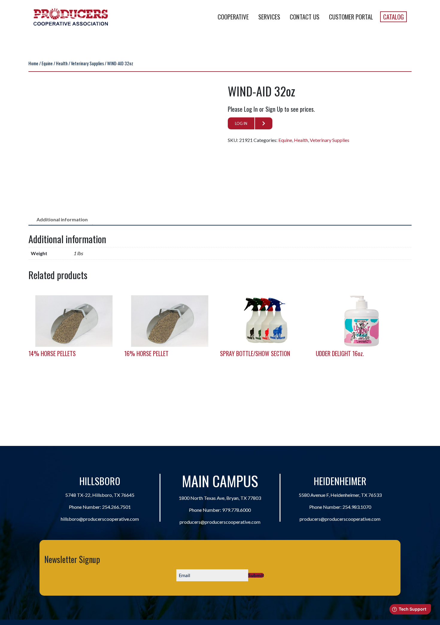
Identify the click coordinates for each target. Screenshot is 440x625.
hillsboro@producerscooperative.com (100, 519)
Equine (47, 63)
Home (33, 63)
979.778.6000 (236, 510)
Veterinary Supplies (87, 63)
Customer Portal (351, 16)
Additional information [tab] (62, 219)
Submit (256, 575)
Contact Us (304, 16)
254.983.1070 (356, 507)
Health (62, 63)
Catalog (393, 16)
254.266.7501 (116, 507)
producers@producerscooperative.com (220, 522)
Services (269, 16)
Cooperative (233, 16)
